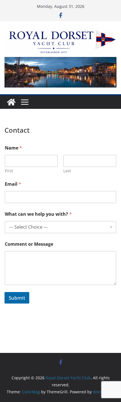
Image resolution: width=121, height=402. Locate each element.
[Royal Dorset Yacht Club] (11, 102)
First (9, 170)
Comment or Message (29, 244)
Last (67, 170)
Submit (17, 298)
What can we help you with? (38, 214)
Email (13, 184)
